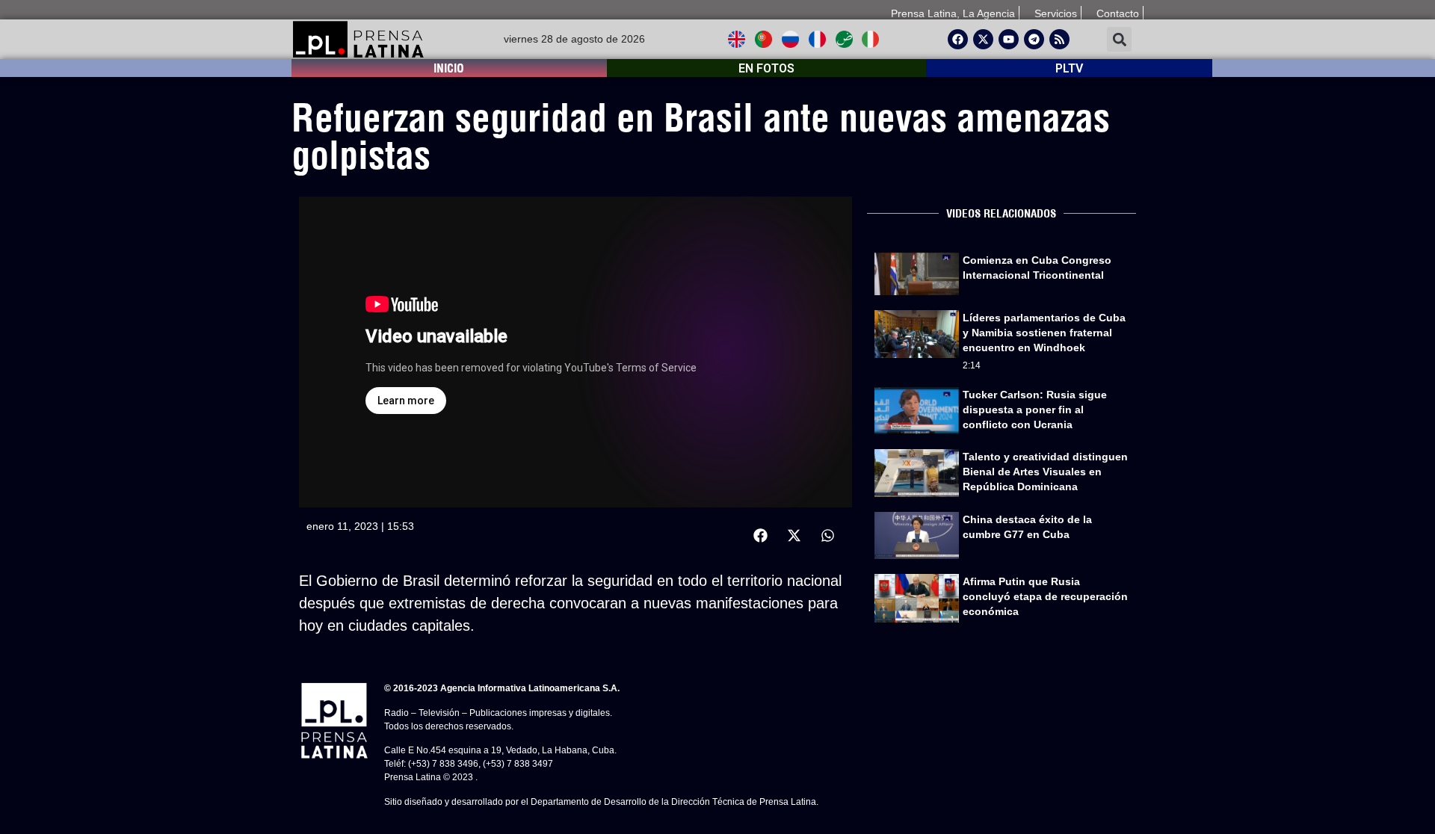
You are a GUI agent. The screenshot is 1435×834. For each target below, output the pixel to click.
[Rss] (1059, 39)
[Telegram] (1034, 39)
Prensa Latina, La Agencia (953, 13)
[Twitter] (983, 39)
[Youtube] (1009, 39)
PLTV (1069, 68)
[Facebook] (958, 39)
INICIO (448, 68)
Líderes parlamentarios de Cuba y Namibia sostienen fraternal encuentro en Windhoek (1044, 332)
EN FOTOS (766, 68)
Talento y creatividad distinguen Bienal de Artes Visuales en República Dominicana (1045, 471)
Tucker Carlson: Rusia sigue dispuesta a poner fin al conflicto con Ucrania (1035, 409)
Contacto (1117, 13)
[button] (1119, 39)
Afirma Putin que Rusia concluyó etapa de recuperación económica (1045, 596)
